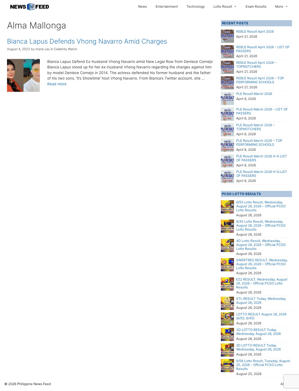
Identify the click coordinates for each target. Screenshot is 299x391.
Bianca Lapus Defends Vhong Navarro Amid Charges (87, 41)
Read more (57, 84)
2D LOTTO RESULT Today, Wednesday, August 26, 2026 (258, 347)
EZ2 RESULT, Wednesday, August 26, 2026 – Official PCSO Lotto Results (261, 283)
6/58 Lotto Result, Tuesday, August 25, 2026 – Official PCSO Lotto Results (263, 365)
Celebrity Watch (65, 49)
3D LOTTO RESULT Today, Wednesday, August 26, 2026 (258, 332)
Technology (195, 6)
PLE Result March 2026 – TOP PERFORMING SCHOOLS (259, 143)
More (279, 6)
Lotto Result (222, 6)
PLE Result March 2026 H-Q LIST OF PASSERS (261, 174)
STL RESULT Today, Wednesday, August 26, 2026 (261, 301)
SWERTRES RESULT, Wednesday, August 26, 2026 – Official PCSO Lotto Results (262, 264)
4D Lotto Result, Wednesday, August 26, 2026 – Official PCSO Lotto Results (261, 245)
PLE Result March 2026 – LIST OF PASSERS (262, 111)
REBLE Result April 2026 (255, 31)
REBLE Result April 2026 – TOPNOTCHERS (256, 64)
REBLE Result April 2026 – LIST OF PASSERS (263, 49)
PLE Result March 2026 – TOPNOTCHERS (255, 127)
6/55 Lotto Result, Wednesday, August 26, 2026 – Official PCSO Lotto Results (261, 206)
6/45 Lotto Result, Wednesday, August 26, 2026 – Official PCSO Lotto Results (261, 225)
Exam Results (256, 6)
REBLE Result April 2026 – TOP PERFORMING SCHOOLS (260, 80)
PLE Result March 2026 (254, 94)
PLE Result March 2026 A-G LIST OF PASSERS (261, 158)
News (142, 6)
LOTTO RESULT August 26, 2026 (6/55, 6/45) (261, 316)
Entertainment (167, 6)
